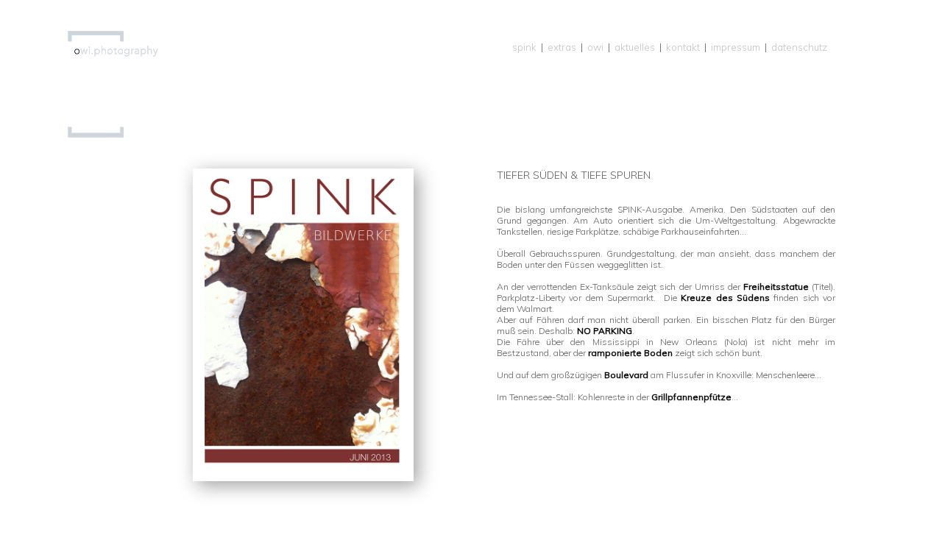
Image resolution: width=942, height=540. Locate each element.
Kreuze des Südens (725, 297)
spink (524, 47)
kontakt (683, 47)
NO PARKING (604, 330)
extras (562, 47)
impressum (735, 47)
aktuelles (635, 47)
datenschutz (799, 47)
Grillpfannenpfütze (691, 396)
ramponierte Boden (630, 352)
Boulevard (626, 374)
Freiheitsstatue (777, 286)
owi (595, 47)
